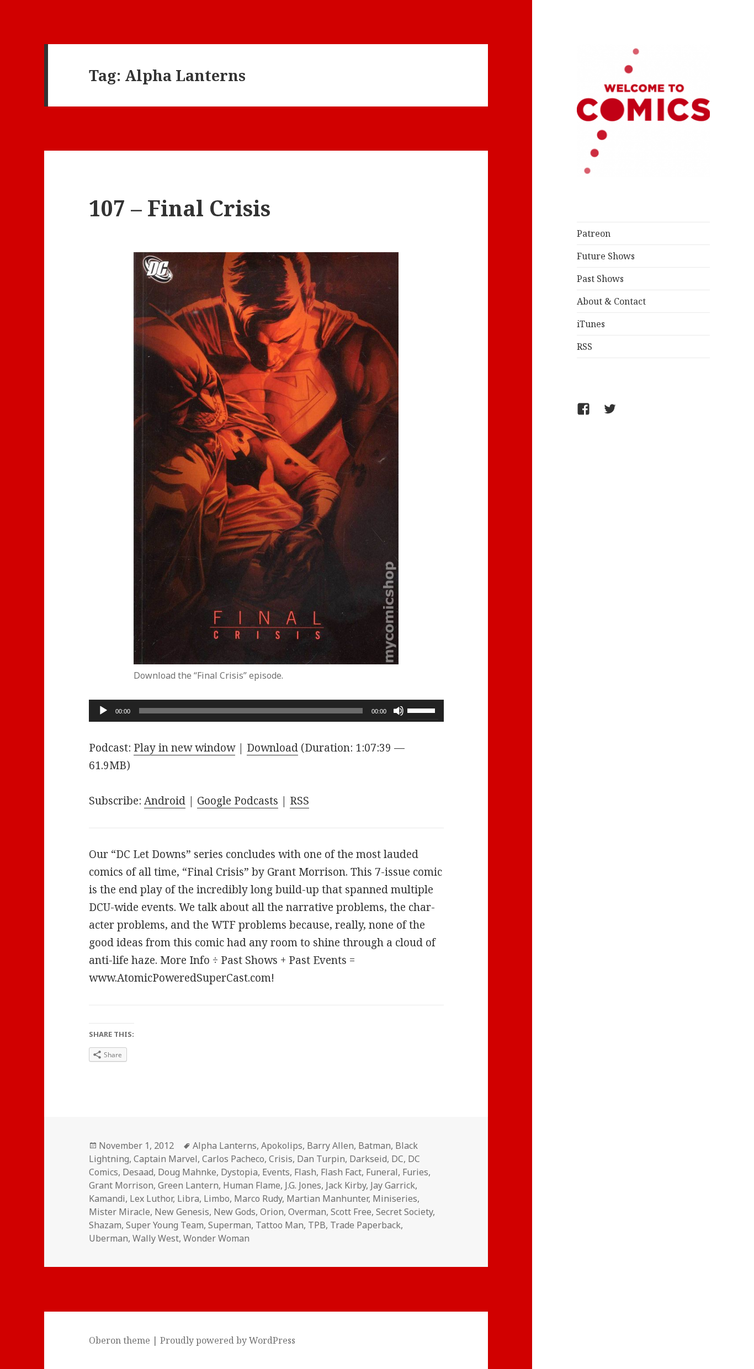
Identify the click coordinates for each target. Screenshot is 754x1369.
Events (276, 1172)
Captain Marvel (166, 1159)
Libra (188, 1198)
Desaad (138, 1172)
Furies (415, 1172)
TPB (317, 1225)
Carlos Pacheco (233, 1159)
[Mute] (398, 710)
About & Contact (611, 301)
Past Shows (600, 279)
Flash (305, 1172)
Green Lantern (188, 1185)
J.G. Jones (303, 1185)
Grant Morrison (121, 1185)
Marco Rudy (258, 1198)
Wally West (155, 1238)
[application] (266, 711)
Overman (307, 1212)
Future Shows (606, 256)
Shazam (105, 1225)
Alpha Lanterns (225, 1145)
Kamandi (107, 1198)
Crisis (281, 1159)
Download (272, 748)
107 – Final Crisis (179, 207)
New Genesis (182, 1212)
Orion (272, 1212)
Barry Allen (330, 1145)
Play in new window (184, 748)
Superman (229, 1225)
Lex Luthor (151, 1198)
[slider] (422, 710)
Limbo (217, 1198)
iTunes (591, 324)
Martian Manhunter (327, 1198)
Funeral (382, 1172)
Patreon (593, 233)
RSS (584, 346)
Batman (374, 1145)
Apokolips (281, 1145)
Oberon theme (119, 1340)
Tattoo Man (280, 1225)
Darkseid (368, 1159)
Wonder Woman (216, 1238)
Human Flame (251, 1185)
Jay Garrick (392, 1185)
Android (164, 800)
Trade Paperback (365, 1225)
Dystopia (239, 1172)
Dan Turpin (321, 1159)
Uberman (108, 1238)
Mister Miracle (119, 1212)
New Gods (235, 1212)
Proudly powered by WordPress (227, 1340)
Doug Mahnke (187, 1172)
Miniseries (395, 1198)
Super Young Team (165, 1225)
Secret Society (404, 1212)
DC (397, 1159)
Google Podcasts (237, 800)
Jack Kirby (346, 1185)
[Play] (103, 710)
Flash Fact (341, 1172)
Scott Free (351, 1212)
